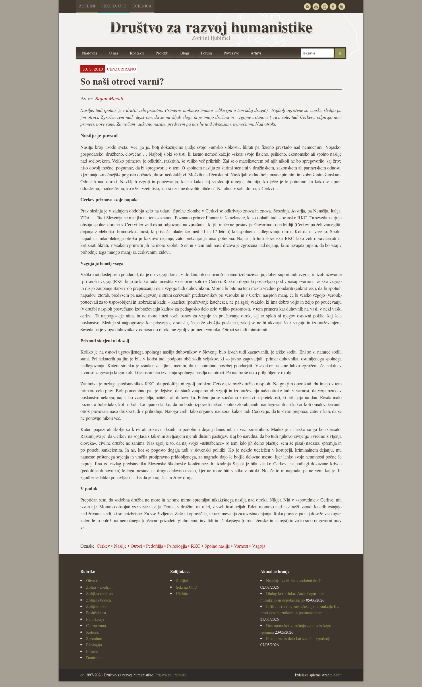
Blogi (184, 53)
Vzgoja (258, 546)
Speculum (94, 638)
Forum (206, 53)
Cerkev (103, 546)
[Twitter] (341, 6)
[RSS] (307, 6)
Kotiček (92, 632)
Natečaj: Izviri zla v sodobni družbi (295, 580)
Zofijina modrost (99, 593)
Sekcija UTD (113, 6)
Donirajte (93, 657)
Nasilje (120, 546)
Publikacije (95, 619)
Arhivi (256, 53)
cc (82, 675)
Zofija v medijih (99, 587)
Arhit (337, 675)
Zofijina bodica (98, 600)
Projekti (162, 53)
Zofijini (87, 6)
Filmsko (92, 651)
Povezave (231, 53)
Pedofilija (154, 546)
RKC (195, 546)
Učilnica (142, 6)
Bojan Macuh (109, 98)
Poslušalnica (96, 612)
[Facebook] (333, 6)
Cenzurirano (96, 625)
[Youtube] (315, 6)
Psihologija (177, 546)
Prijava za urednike (171, 675)
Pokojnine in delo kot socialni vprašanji (298, 638)
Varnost (241, 546)
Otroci (136, 546)
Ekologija (94, 644)
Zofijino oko (96, 606)
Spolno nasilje (217, 546)
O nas (113, 53)
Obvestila (93, 580)
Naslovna (89, 53)
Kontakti (137, 53)
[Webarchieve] (324, 6)
